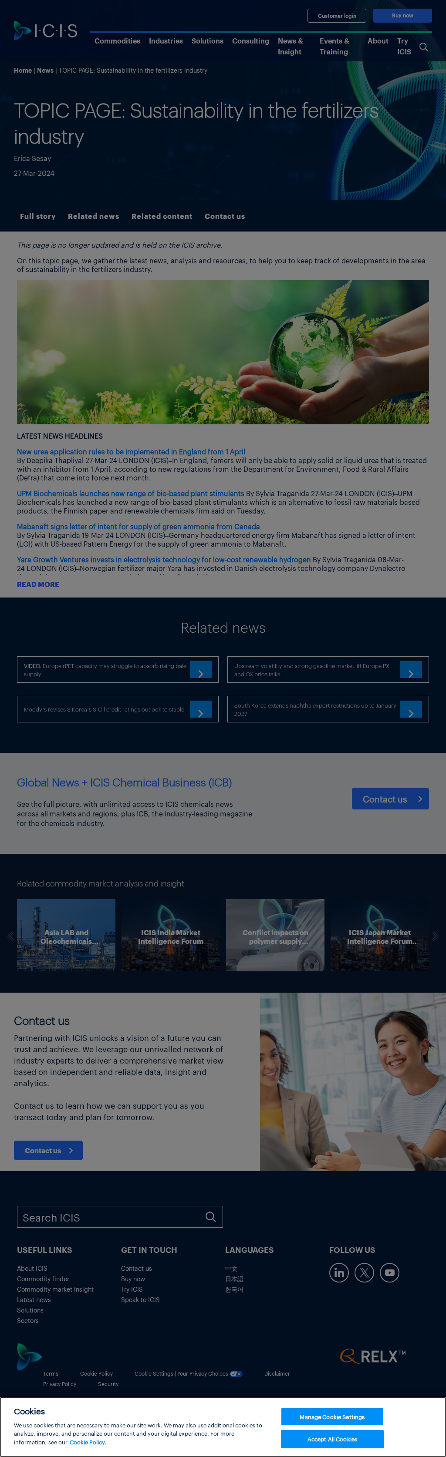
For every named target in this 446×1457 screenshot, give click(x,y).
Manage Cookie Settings (332, 1416)
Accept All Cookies (332, 1439)
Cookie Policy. (88, 1442)
